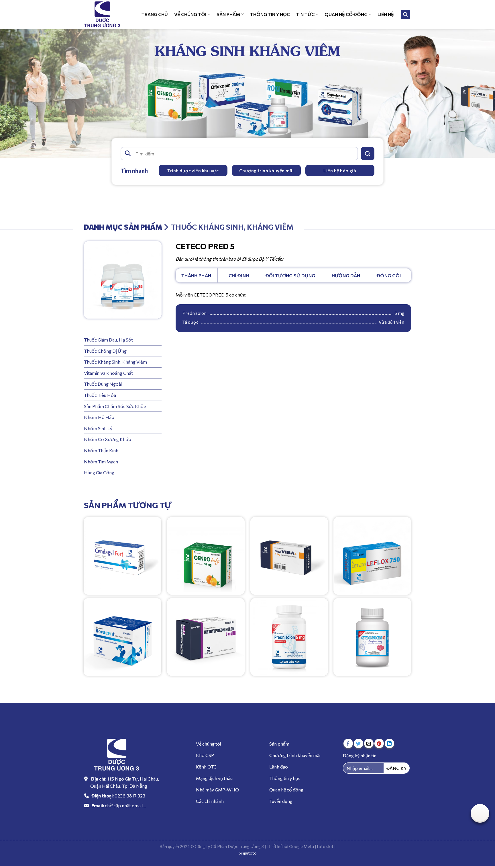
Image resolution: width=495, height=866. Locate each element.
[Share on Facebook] (348, 743)
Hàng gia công (99, 472)
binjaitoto (248, 852)
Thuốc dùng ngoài (103, 384)
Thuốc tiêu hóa (100, 395)
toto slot (325, 846)
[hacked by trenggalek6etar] (105, 14)
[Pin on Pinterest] (379, 743)
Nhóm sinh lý (98, 428)
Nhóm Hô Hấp (99, 417)
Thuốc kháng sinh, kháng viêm (115, 361)
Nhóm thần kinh (101, 450)
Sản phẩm (228, 14)
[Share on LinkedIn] (389, 743)
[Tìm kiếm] (405, 14)
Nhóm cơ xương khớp (107, 439)
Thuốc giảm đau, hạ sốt (108, 339)
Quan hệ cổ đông (346, 14)
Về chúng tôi (190, 14)
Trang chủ (155, 14)
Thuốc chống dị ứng (105, 350)
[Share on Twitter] (358, 743)
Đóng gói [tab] (389, 275)
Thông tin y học (270, 14)
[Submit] (367, 153)
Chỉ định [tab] (239, 275)
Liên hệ (386, 14)
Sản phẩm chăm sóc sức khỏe (115, 406)
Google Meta (301, 846)
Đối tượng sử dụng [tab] (290, 275)
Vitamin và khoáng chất (108, 373)
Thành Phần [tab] (196, 275)
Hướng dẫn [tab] (346, 275)
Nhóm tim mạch (101, 461)
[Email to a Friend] (369, 743)
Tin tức (305, 14)
